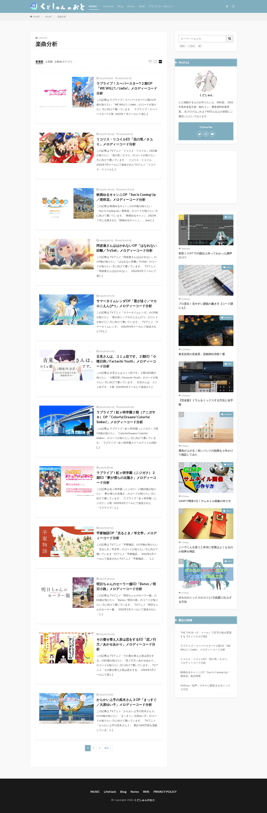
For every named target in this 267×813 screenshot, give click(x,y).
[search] (229, 38)
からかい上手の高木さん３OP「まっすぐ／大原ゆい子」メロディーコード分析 (126, 702)
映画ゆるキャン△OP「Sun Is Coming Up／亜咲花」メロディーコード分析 (126, 197)
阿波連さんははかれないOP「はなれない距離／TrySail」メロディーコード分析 (126, 247)
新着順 (39, 61)
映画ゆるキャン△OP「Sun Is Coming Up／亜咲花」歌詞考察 (205, 674)
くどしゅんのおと (144, 799)
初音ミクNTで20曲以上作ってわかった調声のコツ (205, 255)
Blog (120, 6)
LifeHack (108, 6)
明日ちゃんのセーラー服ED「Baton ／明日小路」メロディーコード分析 (126, 586)
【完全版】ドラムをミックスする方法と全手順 (206, 402)
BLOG (229, 464)
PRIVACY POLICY (165, 791)
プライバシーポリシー (161, 6)
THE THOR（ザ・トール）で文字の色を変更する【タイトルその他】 (206, 634)
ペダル (191, 46)
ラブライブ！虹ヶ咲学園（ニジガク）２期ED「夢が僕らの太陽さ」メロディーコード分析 (126, 477)
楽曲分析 (61, 16)
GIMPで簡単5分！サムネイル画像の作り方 (205, 501)
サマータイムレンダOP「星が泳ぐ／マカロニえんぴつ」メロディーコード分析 (126, 303)
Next (107, 748)
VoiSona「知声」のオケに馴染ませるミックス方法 (205, 687)
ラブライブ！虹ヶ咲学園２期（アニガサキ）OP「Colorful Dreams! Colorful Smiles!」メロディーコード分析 (125, 417)
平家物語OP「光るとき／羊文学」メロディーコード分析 (126, 535)
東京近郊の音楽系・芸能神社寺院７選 (202, 354)
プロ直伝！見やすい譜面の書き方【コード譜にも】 (206, 305)
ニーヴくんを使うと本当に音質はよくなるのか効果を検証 (206, 549)
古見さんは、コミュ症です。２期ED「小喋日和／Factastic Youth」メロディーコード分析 (126, 361)
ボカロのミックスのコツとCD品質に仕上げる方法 (205, 599)
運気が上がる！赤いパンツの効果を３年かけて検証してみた (206, 452)
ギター (229, 267)
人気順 (49, 61)
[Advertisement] (206, 177)
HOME (36, 16)
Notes (131, 6)
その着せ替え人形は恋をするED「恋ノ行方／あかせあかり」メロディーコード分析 (126, 644)
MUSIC (93, 6)
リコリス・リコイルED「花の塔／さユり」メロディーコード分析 (124, 141)
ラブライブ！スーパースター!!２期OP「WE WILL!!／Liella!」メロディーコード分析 (126, 88)
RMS (142, 6)
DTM (182, 46)
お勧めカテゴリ (63, 61)
